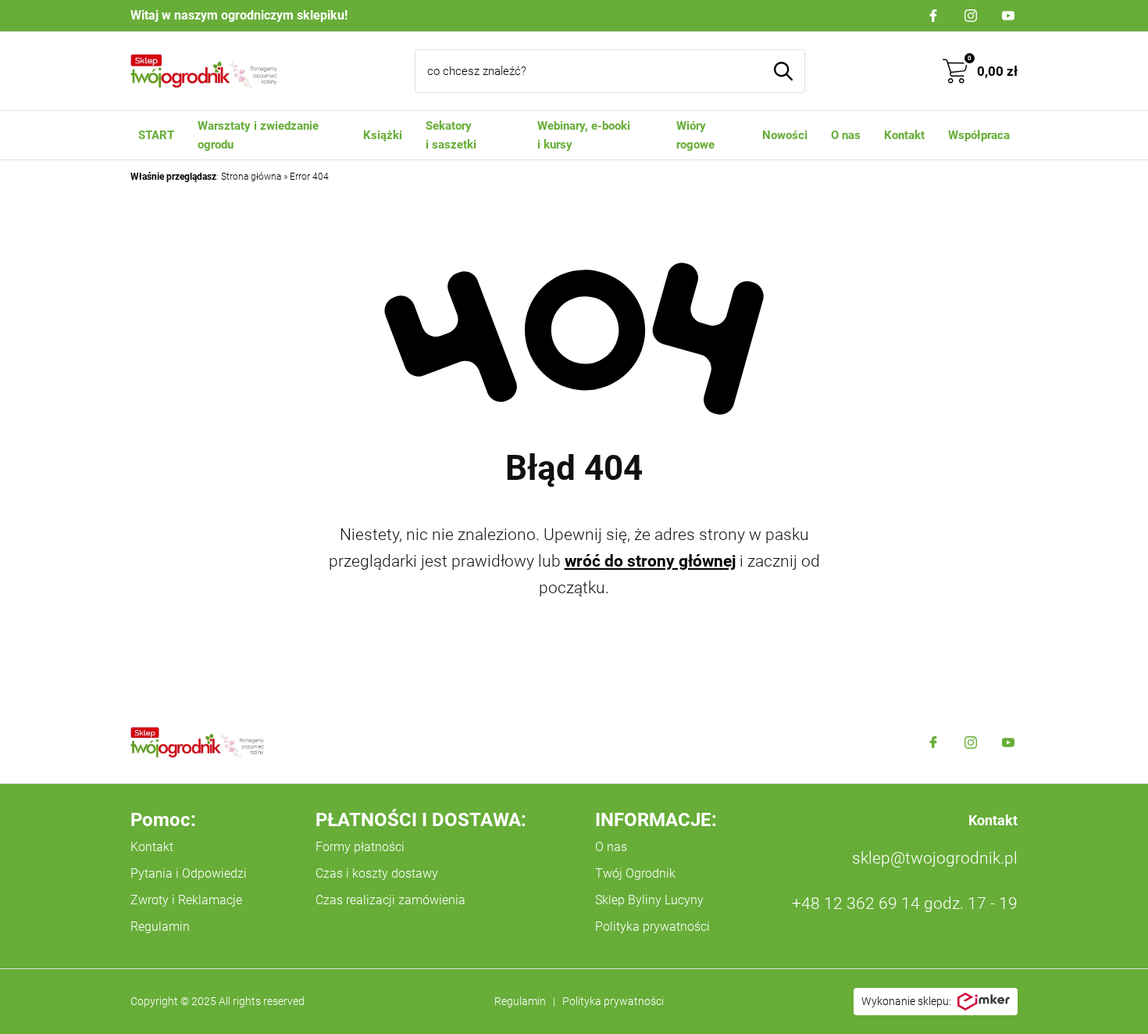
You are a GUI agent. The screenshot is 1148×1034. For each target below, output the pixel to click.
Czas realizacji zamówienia (390, 900)
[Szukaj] (783, 71)
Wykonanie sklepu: (906, 1001)
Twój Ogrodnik (635, 873)
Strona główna (251, 176)
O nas (611, 846)
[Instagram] (970, 15)
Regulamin (160, 926)
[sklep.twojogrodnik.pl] (203, 71)
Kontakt (151, 846)
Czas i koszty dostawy (377, 873)
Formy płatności (360, 846)
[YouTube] (1008, 15)
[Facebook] (933, 15)
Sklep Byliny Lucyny (649, 900)
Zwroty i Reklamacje (186, 900)
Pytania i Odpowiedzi (188, 873)
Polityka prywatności (652, 926)
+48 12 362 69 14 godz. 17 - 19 (905, 903)
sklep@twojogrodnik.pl (935, 858)
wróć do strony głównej (650, 561)
